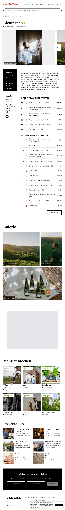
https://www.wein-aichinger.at (10, 112)
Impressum (34, 497)
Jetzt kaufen (54, 213)
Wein (32, 4)
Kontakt (27, 497)
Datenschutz (43, 497)
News (48, 4)
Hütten (42, 4)
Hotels (37, 4)
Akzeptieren (59, 505)
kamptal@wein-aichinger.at (10, 107)
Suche (59, 4)
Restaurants (25, 4)
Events (53, 4)
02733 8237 (9, 104)
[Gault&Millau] (14, 497)
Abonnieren (52, 483)
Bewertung (51, 497)
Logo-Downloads (39, 500)
